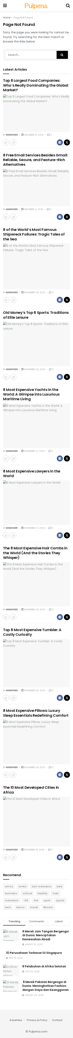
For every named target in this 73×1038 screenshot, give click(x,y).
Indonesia (11, 900)
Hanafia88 (12, 134)
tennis (20, 907)
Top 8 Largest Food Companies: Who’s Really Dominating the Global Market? (35, 85)
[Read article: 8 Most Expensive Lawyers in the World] (36, 502)
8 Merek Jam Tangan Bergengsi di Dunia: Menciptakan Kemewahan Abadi (45, 935)
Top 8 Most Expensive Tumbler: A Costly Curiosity (32, 632)
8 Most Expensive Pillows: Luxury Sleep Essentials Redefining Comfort (35, 713)
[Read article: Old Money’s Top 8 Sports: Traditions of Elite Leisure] (36, 344)
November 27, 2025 (34, 451)
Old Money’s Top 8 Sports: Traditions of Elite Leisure (36, 315)
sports (60, 900)
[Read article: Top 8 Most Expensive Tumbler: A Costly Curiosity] (36, 663)
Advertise (16, 1020)
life (36, 900)
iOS (26, 900)
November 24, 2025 (34, 767)
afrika (23, 886)
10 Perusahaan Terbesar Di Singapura (34, 953)
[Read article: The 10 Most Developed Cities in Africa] (36, 822)
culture (27, 893)
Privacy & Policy (37, 1020)
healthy (42, 893)
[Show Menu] (5, 5)
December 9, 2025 (33, 209)
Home (6, 17)
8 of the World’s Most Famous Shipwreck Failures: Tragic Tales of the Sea (33, 234)
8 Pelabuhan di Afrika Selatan (44, 966)
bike (59, 886)
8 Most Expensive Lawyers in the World (31, 473)
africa (9, 886)
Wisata (48, 907)
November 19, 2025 (34, 849)
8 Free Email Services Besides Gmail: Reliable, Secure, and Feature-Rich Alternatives (35, 160)
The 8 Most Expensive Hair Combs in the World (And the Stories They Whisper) (35, 553)
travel (34, 907)
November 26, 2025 (34, 609)
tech (8, 907)
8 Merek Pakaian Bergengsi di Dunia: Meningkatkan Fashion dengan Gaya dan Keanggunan (45, 986)
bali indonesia (41, 886)
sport (47, 900)
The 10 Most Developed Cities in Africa (31, 790)
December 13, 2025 (34, 134)
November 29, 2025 (34, 292)
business (11, 893)
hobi (56, 893)
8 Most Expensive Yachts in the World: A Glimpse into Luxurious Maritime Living (31, 394)
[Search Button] (68, 5)
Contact (57, 1020)
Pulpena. (36, 5)
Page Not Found (23, 17)
